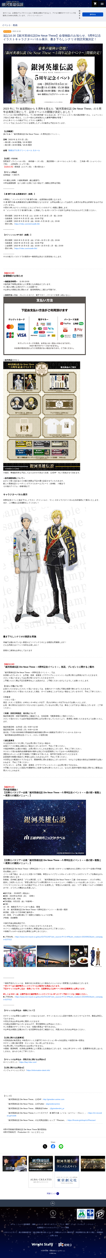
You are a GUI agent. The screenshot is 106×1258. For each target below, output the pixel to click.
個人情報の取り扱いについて (43, 1232)
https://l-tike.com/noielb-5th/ (26, 248)
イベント (90, 1224)
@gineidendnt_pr (57, 1108)
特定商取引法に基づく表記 (85, 1232)
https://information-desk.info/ (38, 1070)
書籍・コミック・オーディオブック (44, 1224)
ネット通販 (65, 1227)
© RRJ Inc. (53, 1253)
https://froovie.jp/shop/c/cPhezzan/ (82, 1120)
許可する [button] (93, 14)
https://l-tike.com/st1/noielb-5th (27, 224)
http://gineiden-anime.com (53, 1099)
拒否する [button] (79, 14)
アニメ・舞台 (64, 1224)
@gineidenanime (53, 1104)
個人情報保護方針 (25, 1232)
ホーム (13, 1224)
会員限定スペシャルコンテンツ (48, 1227)
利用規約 (100, 1232)
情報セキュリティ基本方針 (64, 1232)
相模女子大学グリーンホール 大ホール (24, 150)
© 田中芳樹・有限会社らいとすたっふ (53, 1250)
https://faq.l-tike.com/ (28, 1062)
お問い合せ (54, 1235)
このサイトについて (10, 1232)
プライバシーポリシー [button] (35, 15)
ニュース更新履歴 (24, 1224)
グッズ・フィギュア (78, 1224)
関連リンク (53, 1193)
